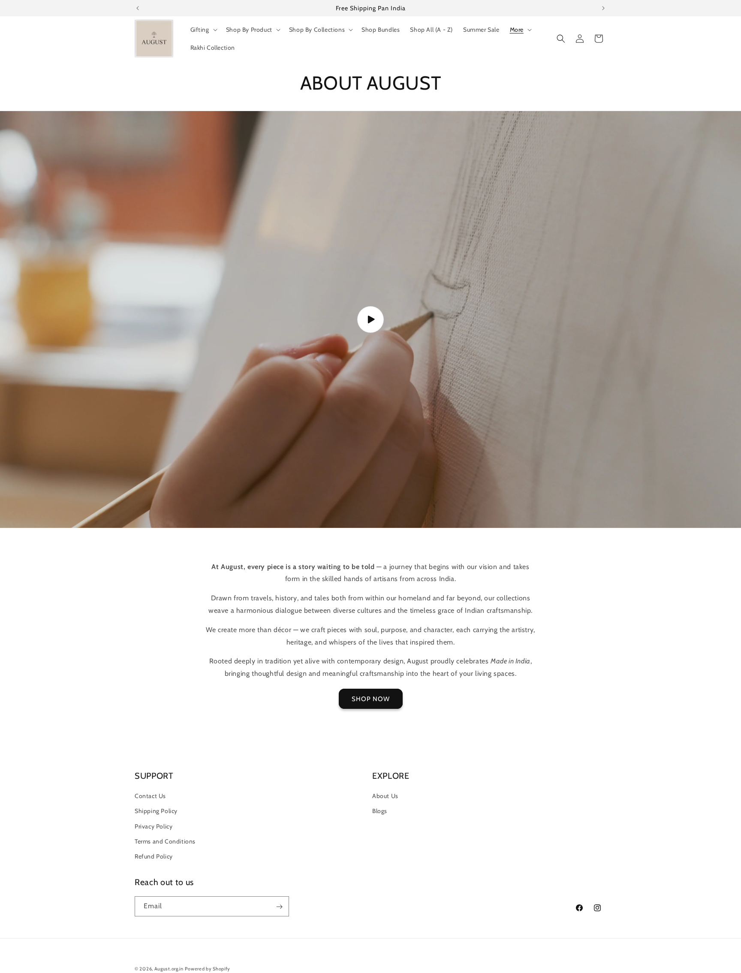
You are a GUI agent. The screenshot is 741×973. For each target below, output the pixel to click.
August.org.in (169, 969)
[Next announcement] (603, 8)
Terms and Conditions (165, 841)
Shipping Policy (156, 811)
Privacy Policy (153, 826)
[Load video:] (370, 319)
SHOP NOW (371, 699)
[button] (203, 30)
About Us (385, 796)
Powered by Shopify (207, 969)
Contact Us (150, 796)
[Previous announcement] (137, 8)
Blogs (379, 811)
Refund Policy (154, 856)
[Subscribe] (279, 907)
